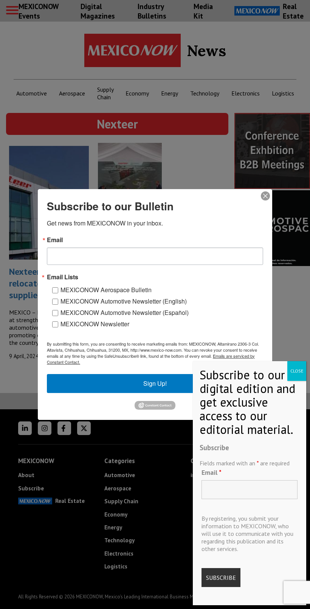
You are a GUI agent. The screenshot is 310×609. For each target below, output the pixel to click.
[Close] (265, 195)
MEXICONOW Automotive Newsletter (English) (123, 301)
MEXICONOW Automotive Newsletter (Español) (124, 312)
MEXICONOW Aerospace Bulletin (106, 289)
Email (212, 472)
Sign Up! (155, 383)
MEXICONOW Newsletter (94, 323)
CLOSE (296, 371)
